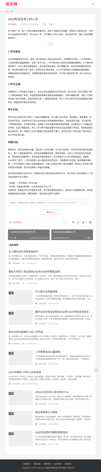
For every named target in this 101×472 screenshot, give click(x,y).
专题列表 (67, 464)
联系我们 (26, 464)
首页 (7, 11)
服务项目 (47, 464)
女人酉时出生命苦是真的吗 (23, 251)
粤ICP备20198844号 (66, 467)
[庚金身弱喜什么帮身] (21, 417)
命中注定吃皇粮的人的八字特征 (26, 332)
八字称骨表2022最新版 (47, 352)
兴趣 (44, 24)
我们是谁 (37, 464)
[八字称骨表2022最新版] (21, 357)
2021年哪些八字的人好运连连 (25, 372)
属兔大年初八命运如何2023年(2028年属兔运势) (35, 271)
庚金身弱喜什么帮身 (46, 412)
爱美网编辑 (12, 24)
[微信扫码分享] (73, 222)
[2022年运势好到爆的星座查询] (21, 438)
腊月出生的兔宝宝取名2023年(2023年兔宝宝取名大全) (63, 311)
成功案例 (57, 464)
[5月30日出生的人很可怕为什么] (21, 397)
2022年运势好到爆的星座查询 (51, 432)
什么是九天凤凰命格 (46, 291)
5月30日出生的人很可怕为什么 (52, 392)
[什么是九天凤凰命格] (21, 297)
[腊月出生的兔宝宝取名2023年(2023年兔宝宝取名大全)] (21, 317)
